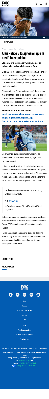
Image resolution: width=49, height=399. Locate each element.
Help (25, 301)
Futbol (4, 49)
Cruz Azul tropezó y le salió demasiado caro (23, 121)
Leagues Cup (12, 49)
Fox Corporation (24, 330)
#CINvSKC (13, 201)
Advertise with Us (24, 310)
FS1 (24, 320)
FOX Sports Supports (24, 335)
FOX (24, 325)
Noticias (21, 49)
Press (24, 306)
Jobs (24, 315)
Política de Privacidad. (28, 363)
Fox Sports (24, 339)
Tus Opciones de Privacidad (26, 366)
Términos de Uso (24, 360)
